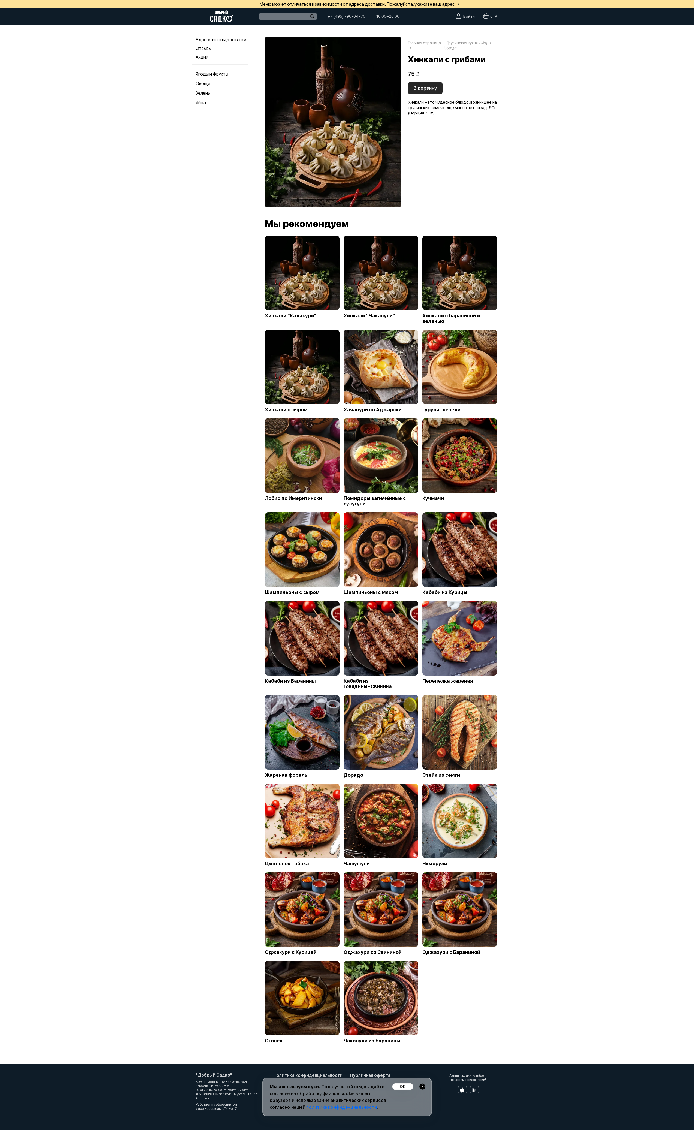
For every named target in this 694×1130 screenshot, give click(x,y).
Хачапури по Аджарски (373, 409)
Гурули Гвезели (441, 409)
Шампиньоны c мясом (371, 592)
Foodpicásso (214, 1109)
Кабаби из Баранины (290, 681)
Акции (202, 57)
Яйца (201, 102)
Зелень (203, 93)
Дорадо (353, 775)
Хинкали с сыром (286, 409)
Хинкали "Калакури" (290, 315)
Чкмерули (434, 863)
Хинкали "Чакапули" (369, 315)
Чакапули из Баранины (372, 1041)
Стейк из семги (441, 775)
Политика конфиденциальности (308, 1075)
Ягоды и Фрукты (212, 74)
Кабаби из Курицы (444, 592)
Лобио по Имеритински (293, 498)
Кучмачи (433, 498)
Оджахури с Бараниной (451, 952)
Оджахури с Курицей (291, 952)
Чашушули (357, 863)
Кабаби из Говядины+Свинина (368, 683)
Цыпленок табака (287, 863)
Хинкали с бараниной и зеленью (451, 318)
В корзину (425, 88)
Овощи (203, 83)
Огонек (274, 1041)
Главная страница (424, 42)
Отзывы (203, 48)
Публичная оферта (370, 1075)
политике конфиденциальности (341, 1107)
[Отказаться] (422, 1086)
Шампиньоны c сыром (292, 592)
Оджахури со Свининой (373, 952)
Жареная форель (286, 775)
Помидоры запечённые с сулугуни (375, 501)
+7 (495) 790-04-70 (346, 16)
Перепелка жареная (447, 681)
